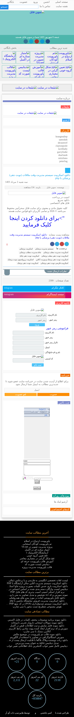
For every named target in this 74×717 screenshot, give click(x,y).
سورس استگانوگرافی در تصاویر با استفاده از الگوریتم (37, 637)
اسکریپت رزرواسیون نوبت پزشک (21, 259)
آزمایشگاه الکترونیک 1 (37, 552)
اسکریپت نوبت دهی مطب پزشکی (54, 256)
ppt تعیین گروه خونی (37, 555)
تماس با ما (45, 6)
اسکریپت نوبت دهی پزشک (27, 263)
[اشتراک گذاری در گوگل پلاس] (62, 244)
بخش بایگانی (10, 48)
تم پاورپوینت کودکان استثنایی (37, 544)
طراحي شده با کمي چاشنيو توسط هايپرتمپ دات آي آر (37, 713)
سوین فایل (51, 187)
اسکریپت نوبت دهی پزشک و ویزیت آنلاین (52, 259)
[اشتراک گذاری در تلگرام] (57, 244)
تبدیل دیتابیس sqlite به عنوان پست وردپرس (37, 643)
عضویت (23, 2)
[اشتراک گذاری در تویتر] (67, 244)
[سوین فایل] (37, 12)
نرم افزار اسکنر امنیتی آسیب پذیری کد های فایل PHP (37, 592)
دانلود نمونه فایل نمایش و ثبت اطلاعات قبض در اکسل (37, 625)
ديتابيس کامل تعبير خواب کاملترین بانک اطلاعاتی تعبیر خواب (37, 646)
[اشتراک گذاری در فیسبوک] (52, 244)
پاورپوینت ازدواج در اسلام (37, 541)
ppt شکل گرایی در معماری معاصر (37, 558)
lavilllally (62, 149)
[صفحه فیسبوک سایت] (48, 41)
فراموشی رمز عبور (57, 328)
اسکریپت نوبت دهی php (29, 256)
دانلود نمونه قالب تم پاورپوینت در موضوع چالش (37, 634)
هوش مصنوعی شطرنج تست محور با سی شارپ (37, 606)
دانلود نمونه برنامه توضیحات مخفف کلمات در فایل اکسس (37, 620)
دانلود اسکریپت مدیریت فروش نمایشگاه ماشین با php (37, 600)
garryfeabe (62, 152)
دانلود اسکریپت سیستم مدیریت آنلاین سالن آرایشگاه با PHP (37, 583)
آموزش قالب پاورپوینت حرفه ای (37, 561)
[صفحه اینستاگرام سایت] (26, 41)
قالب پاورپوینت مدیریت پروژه (37, 567)
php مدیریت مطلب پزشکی (30, 252)
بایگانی (10, 2)
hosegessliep (61, 136)
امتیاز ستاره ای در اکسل (37, 549)
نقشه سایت (62, 6)
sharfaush (62, 155)
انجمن (46, 2)
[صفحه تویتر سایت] (31, 41)
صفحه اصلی (61, 2)
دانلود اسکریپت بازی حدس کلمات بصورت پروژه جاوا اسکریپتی (36, 586)
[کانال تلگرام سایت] (42, 41)
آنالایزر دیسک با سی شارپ (37, 631)
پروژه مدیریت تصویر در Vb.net (37, 547)
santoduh (63, 139)
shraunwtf (62, 142)
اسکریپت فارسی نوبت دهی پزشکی (54, 263)
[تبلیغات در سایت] (48, 87)
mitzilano (62, 158)
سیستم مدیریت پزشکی (44, 249)
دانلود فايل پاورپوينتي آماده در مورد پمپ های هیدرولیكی (37, 598)
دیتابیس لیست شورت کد (37, 564)
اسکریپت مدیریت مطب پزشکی (55, 252)
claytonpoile (61, 146)
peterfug (63, 161)
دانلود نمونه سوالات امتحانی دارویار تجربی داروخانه (37, 622)
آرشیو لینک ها (60, 501)
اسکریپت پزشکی (26, 249)
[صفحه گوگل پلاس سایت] (37, 41)
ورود (35, 2)
